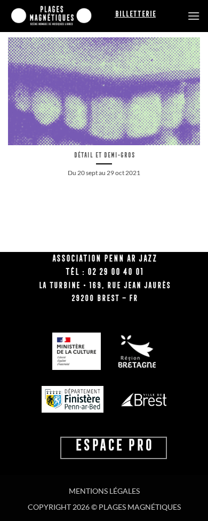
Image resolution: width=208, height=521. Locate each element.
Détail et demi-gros (104, 155)
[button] (193, 16)
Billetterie (135, 14)
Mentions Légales (104, 490)
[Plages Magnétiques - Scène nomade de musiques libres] (61, 16)
